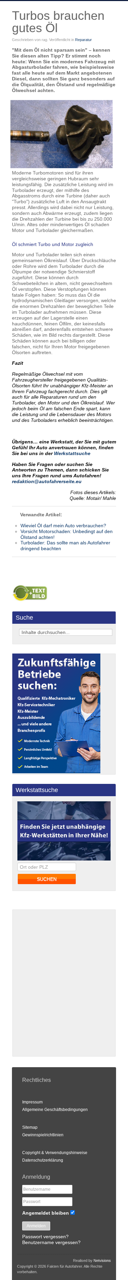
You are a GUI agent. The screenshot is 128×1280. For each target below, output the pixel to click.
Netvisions (102, 1260)
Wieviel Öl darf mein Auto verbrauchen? (63, 525)
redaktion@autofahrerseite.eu (47, 481)
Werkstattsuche (72, 453)
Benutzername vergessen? (51, 1242)
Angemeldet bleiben (45, 1213)
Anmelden (36, 1226)
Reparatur (83, 40)
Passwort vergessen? (45, 1236)
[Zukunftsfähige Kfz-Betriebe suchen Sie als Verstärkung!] (56, 771)
